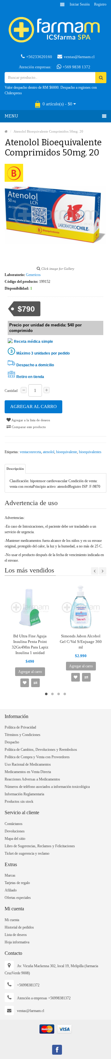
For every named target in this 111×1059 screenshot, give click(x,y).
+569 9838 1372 (76, 67)
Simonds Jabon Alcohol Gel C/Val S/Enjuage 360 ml (81, 641)
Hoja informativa (17, 942)
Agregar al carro (33, 406)
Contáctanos (14, 824)
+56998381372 (28, 985)
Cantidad (11, 391)
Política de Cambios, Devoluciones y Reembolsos (41, 749)
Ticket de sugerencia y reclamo (27, 853)
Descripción (15, 468)
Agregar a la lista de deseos (30, 420)
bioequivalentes (90, 452)
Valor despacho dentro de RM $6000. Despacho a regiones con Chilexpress (51, 90)
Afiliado (11, 890)
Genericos (33, 275)
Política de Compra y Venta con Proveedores (37, 757)
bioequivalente (66, 452)
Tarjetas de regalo (17, 883)
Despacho (12, 742)
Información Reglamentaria (24, 794)
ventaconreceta (30, 452)
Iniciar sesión (80, 4)
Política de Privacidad (20, 727)
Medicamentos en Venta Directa (28, 772)
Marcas (10, 875)
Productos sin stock (19, 801)
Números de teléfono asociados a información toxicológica (47, 787)
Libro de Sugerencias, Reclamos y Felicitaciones (40, 846)
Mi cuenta (12, 920)
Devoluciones (15, 831)
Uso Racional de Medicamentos (28, 764)
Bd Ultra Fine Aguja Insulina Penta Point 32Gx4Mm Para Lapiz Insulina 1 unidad (30, 644)
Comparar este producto (28, 427)
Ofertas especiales (18, 897)
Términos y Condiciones (22, 735)
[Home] (6, 131)
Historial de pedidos (19, 927)
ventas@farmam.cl (79, 56)
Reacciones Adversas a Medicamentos (32, 779)
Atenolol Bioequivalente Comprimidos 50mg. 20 (48, 131)
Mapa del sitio (15, 838)
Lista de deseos (16, 935)
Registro (100, 4)
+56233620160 (39, 56)
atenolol (48, 452)
